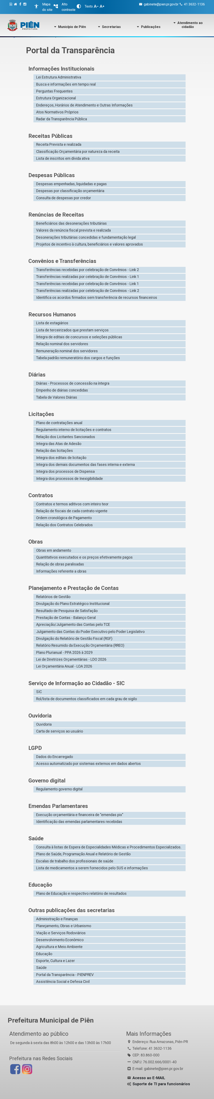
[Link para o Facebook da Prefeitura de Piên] (14, 1069)
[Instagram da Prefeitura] (25, 7)
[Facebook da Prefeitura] (21, 7)
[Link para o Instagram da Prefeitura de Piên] (26, 1069)
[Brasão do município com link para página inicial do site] (23, 25)
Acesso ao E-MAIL (148, 1078)
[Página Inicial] (16, 7)
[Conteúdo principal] (11, 7)
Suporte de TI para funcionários (161, 1084)
